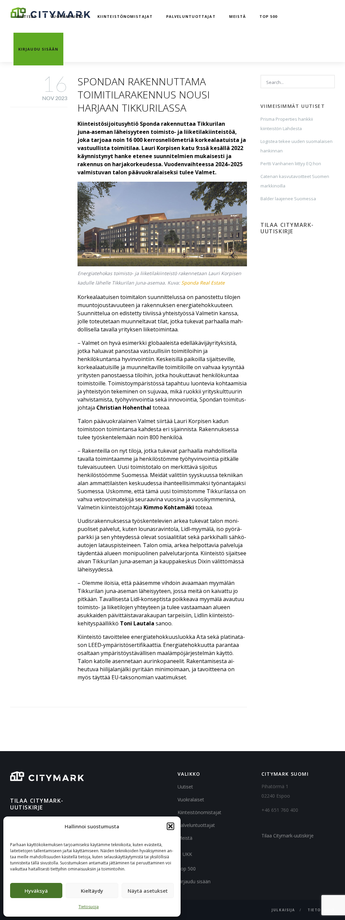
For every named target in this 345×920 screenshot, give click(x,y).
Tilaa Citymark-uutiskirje (287, 835)
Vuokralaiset (67, 16)
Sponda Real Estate (203, 282)
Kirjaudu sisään (38, 49)
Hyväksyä (36, 890)
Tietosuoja (89, 907)
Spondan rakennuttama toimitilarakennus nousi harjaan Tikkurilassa (143, 95)
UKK (187, 854)
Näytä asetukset (148, 890)
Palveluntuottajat (191, 16)
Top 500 (268, 16)
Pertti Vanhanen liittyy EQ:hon (290, 163)
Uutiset (27, 16)
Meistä (237, 16)
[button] (170, 826)
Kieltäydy (92, 890)
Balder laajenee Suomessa (288, 199)
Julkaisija (283, 910)
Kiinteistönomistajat (125, 16)
